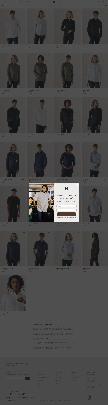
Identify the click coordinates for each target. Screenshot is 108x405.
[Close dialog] (77, 185)
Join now (66, 214)
